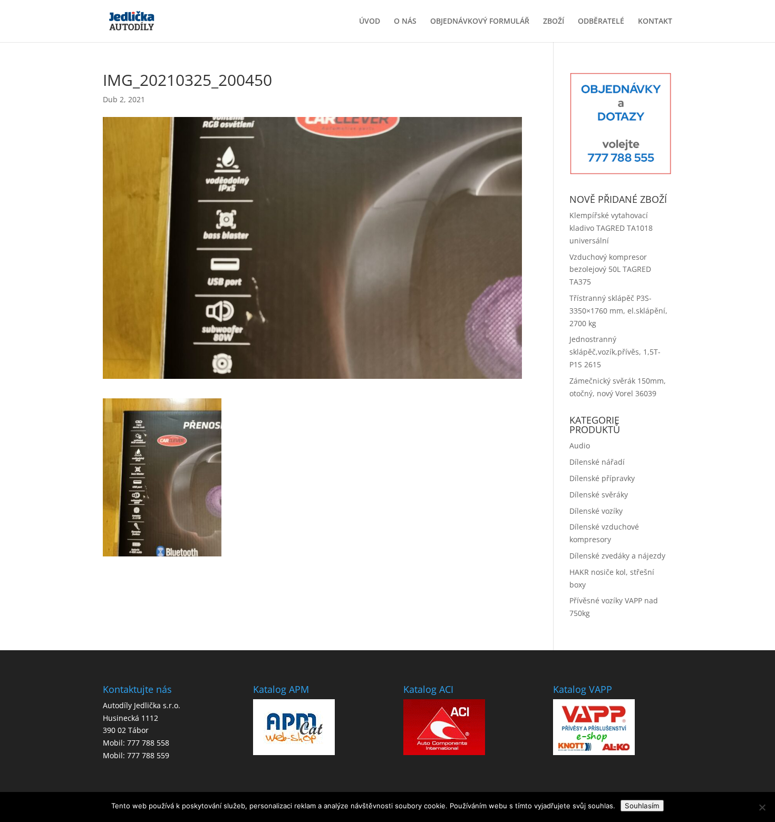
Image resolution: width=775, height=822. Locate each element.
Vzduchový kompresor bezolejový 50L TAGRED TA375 (610, 269)
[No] (762, 807)
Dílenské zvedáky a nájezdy (617, 556)
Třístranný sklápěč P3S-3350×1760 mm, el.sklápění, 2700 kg (618, 310)
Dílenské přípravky (602, 478)
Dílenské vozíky (596, 511)
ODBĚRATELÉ (601, 21)
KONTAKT (655, 21)
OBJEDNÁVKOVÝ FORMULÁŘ (479, 21)
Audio (579, 446)
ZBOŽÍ (553, 21)
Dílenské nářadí (597, 462)
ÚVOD (369, 21)
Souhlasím (642, 805)
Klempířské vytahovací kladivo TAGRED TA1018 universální (611, 228)
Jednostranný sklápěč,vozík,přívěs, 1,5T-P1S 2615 (615, 351)
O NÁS (405, 21)
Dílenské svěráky (598, 495)
